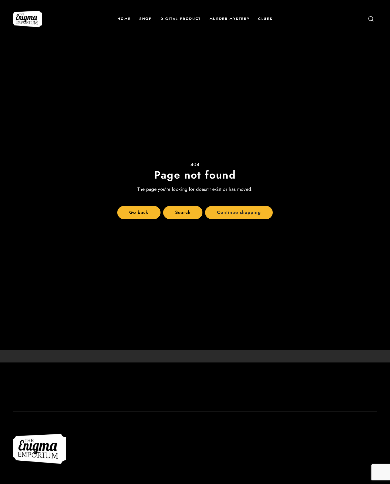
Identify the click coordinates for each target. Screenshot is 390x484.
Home (124, 18)
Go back (138, 212)
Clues (265, 18)
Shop (145, 18)
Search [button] (182, 212)
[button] (371, 18)
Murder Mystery (230, 18)
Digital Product (181, 18)
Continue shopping (239, 212)
